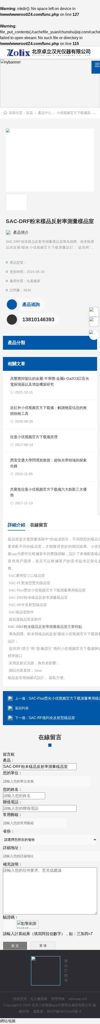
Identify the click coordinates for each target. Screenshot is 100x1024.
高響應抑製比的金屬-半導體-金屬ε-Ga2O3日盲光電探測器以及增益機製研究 (49, 381)
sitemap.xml (77, 999)
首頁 (29, 113)
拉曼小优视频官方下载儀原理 (34, 437)
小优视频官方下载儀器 (74, 113)
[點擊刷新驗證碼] (28, 924)
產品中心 (44, 113)
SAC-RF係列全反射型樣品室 (52, 718)
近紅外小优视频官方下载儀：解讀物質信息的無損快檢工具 (48, 411)
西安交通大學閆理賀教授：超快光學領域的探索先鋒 (48, 463)
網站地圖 (8, 1021)
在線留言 (39, 524)
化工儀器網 (38, 999)
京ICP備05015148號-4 (64, 1011)
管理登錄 (58, 999)
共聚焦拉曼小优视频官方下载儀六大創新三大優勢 (48, 492)
